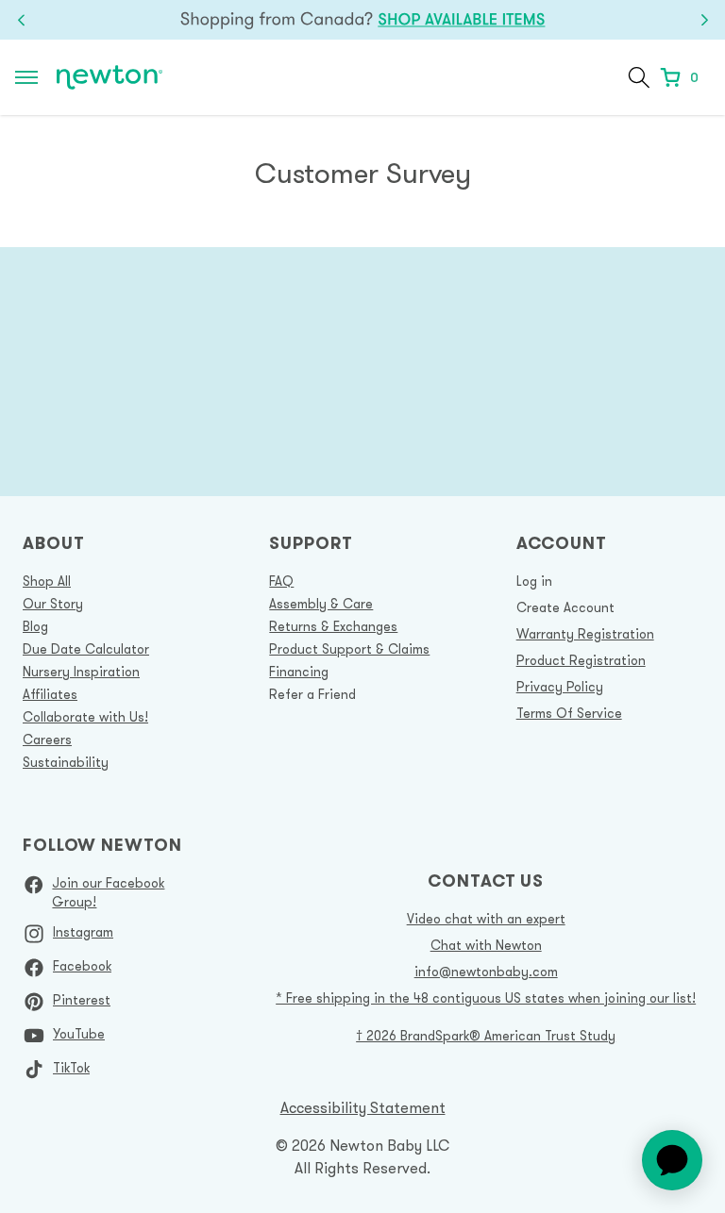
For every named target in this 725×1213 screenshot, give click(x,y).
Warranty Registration (585, 633)
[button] (639, 77)
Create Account (565, 607)
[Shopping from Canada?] (362, 20)
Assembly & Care (321, 603)
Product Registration (581, 660)
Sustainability (66, 762)
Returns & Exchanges (333, 626)
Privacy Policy (559, 686)
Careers (47, 739)
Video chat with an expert (486, 918)
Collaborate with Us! (85, 716)
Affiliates (50, 694)
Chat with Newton (486, 945)
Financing (299, 671)
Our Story (53, 603)
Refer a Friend (312, 694)
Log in (534, 581)
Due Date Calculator (86, 648)
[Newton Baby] (109, 78)
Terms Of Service (569, 713)
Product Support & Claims (349, 648)
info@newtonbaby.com (486, 971)
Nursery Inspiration (81, 671)
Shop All (47, 581)
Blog (35, 626)
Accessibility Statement (363, 1107)
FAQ (281, 581)
